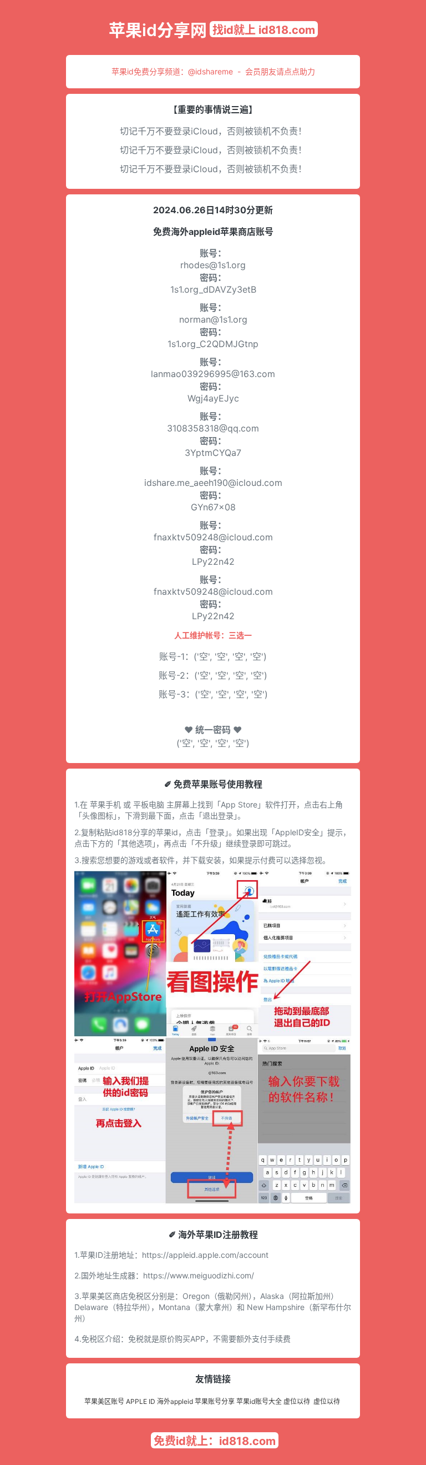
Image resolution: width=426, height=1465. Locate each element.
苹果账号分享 (215, 1401)
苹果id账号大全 (259, 1401)
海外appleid (175, 1401)
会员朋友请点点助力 (280, 71)
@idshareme (210, 71)
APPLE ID (140, 1401)
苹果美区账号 (104, 1401)
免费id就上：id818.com (215, 1441)
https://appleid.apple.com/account (205, 1255)
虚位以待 (296, 1401)
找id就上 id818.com (263, 30)
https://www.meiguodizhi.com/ (198, 1275)
